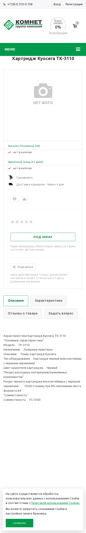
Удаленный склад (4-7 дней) (25, 162)
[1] (13, 222)
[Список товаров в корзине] (75, 28)
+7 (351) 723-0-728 (19, 4)
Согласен (19, 523)
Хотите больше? (58, 33)
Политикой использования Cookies (55, 502)
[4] (26, 222)
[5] (31, 222)
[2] (17, 222)
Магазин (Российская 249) (24, 146)
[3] (22, 222)
